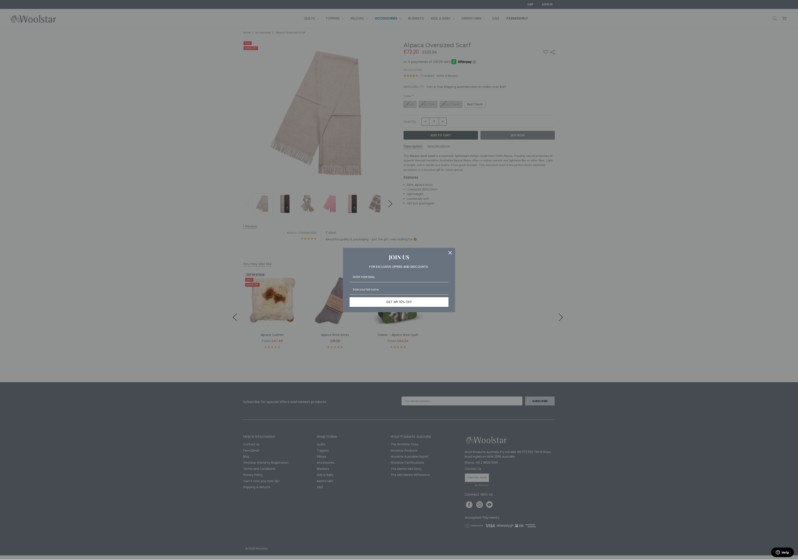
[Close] (450, 253)
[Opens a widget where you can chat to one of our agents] (782, 553)
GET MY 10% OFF (399, 302)
